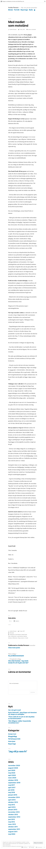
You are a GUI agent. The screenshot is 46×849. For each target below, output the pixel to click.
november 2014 (14, 797)
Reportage (24, 10)
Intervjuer (12, 632)
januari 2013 (12, 809)
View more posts (14, 648)
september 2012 (14, 817)
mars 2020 (12, 778)
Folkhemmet (13, 636)
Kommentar (32, 692)
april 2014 (12, 800)
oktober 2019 (13, 780)
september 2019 (14, 783)
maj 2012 (11, 822)
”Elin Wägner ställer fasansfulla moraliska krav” (19, 722)
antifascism (12, 634)
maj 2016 (11, 792)
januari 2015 (12, 795)
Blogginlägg (12, 736)
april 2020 (12, 775)
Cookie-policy (32, 846)
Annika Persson (13, 7)
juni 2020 (11, 770)
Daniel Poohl (24, 634)
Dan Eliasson (18, 634)
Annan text (12, 734)
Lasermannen (20, 636)
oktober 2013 (13, 802)
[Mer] (34, 10)
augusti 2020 (13, 768)
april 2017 (11, 787)
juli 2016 (11, 790)
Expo (9, 636)
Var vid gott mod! (14, 710)
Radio (31, 10)
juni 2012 (11, 819)
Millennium (15, 638)
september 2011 (14, 829)
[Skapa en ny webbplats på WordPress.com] (23, 1)
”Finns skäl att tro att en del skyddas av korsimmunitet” (21, 717)
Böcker (10, 10)
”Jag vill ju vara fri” (17, 751)
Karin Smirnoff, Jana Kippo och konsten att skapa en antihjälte (22, 713)
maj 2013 (11, 805)
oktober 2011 (13, 827)
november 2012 (14, 812)
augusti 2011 (12, 832)
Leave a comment (32, 29)
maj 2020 (11, 773)
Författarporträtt (14, 739)
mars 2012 (12, 824)
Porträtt (17, 10)
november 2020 (14, 765)
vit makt (26, 638)
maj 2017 (11, 785)
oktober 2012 (13, 814)
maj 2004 (11, 834)
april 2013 (11, 807)
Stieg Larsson (21, 638)
